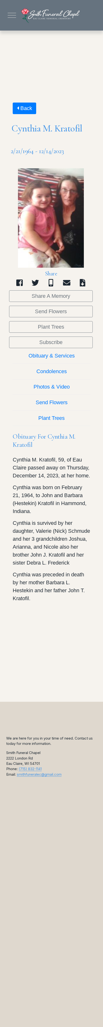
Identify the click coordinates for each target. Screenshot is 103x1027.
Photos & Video (52, 387)
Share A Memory (51, 296)
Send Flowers (51, 311)
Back (25, 108)
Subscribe (51, 342)
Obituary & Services (52, 356)
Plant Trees (51, 327)
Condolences (51, 371)
